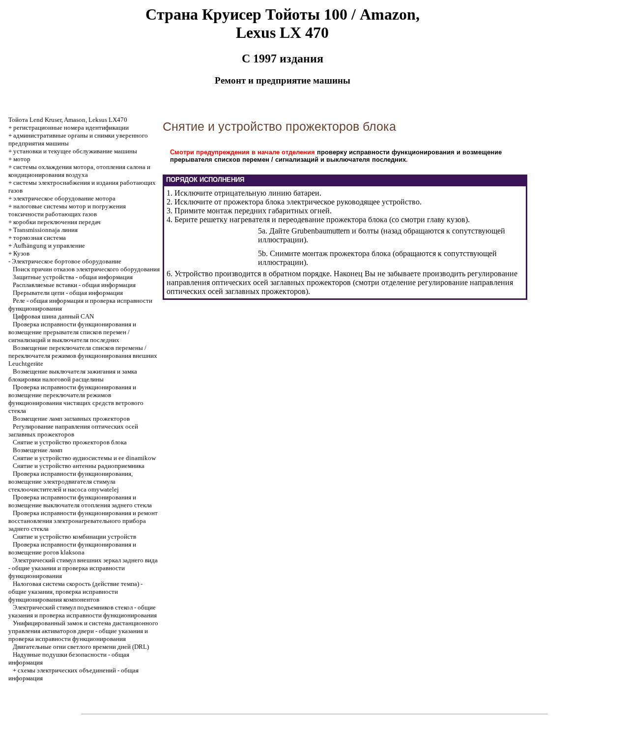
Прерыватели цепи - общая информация (68, 292)
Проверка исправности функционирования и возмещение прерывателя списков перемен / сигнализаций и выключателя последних (72, 332)
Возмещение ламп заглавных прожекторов (71, 418)
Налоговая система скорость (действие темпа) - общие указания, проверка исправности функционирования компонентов (75, 591)
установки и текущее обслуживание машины (75, 151)
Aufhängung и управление (49, 245)
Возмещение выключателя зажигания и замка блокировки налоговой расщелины (72, 375)
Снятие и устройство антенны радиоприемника (78, 465)
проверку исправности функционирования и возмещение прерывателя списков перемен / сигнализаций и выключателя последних (336, 155)
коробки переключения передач (57, 222)
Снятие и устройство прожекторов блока (70, 442)
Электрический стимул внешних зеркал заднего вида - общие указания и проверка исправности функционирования (83, 568)
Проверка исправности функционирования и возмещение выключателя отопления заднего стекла (80, 501)
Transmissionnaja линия (45, 230)
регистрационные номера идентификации (71, 127)
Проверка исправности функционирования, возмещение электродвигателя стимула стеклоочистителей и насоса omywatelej (70, 481)
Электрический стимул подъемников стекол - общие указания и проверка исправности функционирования (82, 611)
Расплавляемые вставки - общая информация (74, 285)
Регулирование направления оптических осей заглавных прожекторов (73, 430)
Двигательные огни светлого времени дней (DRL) (81, 646)
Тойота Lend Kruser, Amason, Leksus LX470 (67, 119)
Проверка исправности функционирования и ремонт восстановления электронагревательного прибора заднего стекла (83, 520)
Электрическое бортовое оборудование (66, 261)
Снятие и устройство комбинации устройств (74, 536)
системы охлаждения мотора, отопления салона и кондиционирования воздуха (79, 170)
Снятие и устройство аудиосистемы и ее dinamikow (84, 458)
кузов (456, 219)
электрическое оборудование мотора (64, 198)
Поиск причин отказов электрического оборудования (86, 269)
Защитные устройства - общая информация (73, 277)
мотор (21, 159)
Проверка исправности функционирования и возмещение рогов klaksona (72, 548)
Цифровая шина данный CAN (53, 316)
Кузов (21, 253)
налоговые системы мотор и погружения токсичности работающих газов (67, 210)
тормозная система (39, 237)
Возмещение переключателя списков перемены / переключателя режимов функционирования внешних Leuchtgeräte (82, 355)
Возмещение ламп (37, 450)
